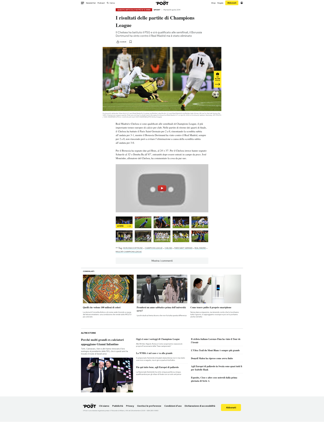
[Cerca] (108, 3)
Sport (157, 10)
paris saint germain (183, 248)
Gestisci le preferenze (149, 405)
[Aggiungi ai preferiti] (130, 42)
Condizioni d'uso (173, 405)
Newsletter (91, 3)
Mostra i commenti (162, 260)
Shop (213, 3)
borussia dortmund (133, 248)
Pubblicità (117, 405)
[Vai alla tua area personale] (241, 3)
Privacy (130, 405)
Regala (220, 3)
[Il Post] (162, 3)
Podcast (101, 3)
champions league (154, 248)
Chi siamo (104, 405)
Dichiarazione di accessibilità (200, 405)
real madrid (200, 248)
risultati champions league (129, 252)
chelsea (168, 248)
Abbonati (231, 3)
